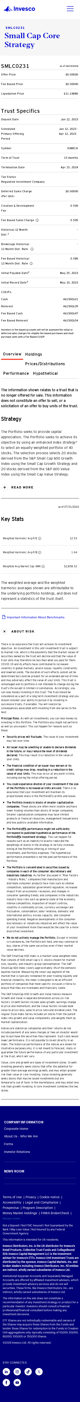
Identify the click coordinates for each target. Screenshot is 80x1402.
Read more (22, 487)
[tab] (12, 355)
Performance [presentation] (16, 373)
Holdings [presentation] (33, 354)
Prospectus (11, 1208)
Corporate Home (16, 1128)
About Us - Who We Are (21, 1136)
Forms (8, 1144)
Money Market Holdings (20, 1213)
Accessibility (12, 1202)
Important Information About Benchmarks (35, 617)
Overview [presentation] (12, 354)
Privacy (31, 1197)
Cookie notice (50, 1197)
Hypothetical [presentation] (45, 373)
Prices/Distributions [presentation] (45, 364)
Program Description (38, 1208)
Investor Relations (17, 1152)
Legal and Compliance (41, 1202)
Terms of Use (12, 1197)
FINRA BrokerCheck (55, 1213)
